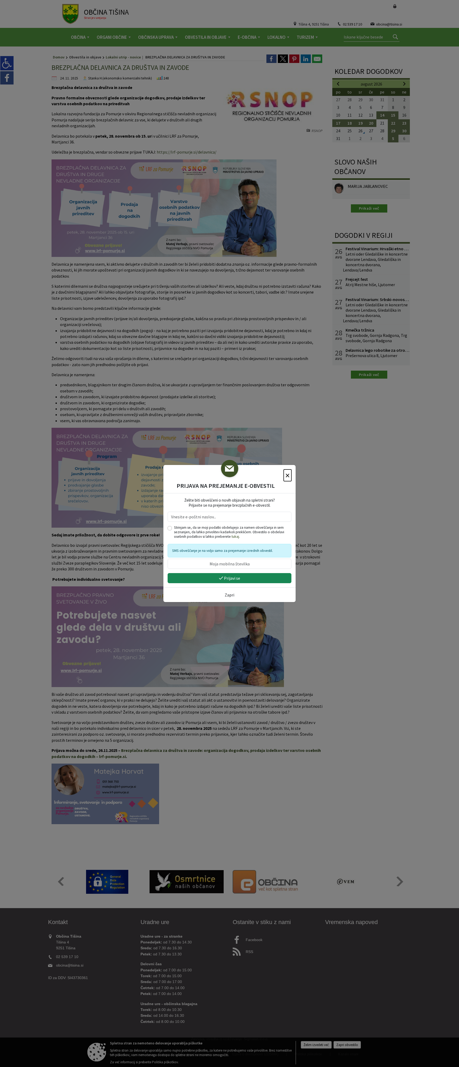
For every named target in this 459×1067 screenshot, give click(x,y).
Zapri (229, 595)
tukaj (235, 536)
